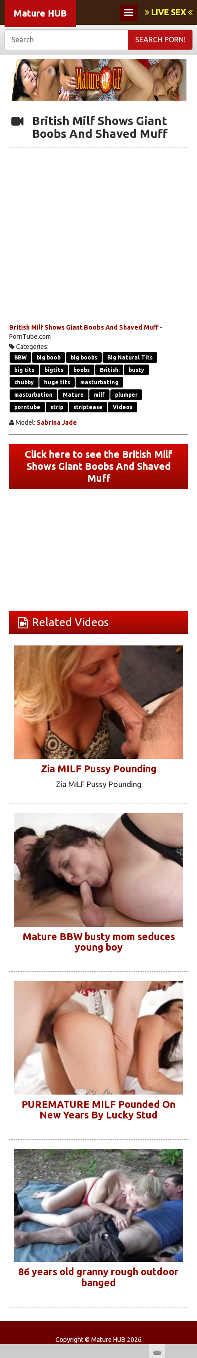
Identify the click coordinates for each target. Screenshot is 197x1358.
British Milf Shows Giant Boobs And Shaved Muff (84, 327)
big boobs (84, 357)
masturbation (33, 395)
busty (136, 370)
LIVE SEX (168, 12)
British (109, 370)
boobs (81, 370)
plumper (126, 395)
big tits (24, 370)
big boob (48, 357)
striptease (88, 407)
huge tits (57, 382)
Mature (73, 395)
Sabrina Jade (57, 422)
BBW (20, 357)
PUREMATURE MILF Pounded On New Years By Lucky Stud (98, 1110)
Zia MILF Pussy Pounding (99, 768)
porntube (27, 407)
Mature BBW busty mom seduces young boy (98, 942)
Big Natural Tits (130, 357)
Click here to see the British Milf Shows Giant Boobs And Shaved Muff (98, 466)
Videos (122, 407)
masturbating (99, 382)
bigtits (53, 370)
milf (99, 395)
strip (56, 407)
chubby (24, 382)
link (189, 1214)
